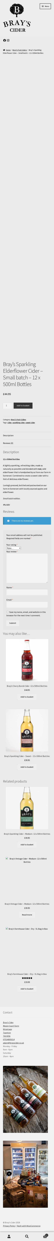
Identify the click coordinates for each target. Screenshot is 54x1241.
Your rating (12, 544)
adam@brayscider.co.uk (13, 1043)
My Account (9, 1236)
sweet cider (30, 422)
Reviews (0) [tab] (8, 443)
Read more (27, 914)
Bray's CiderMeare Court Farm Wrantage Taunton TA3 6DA (11, 1029)
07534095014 (9, 1039)
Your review (12, 551)
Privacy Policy (9, 1226)
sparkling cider (18, 422)
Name (9, 587)
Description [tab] (8, 435)
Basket (41, 1234)
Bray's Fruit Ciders (20, 50)
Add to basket (23, 405)
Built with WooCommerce (28, 1226)
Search (27, 1236)
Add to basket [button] (27, 696)
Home (8, 50)
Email (9, 599)
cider (9, 422)
